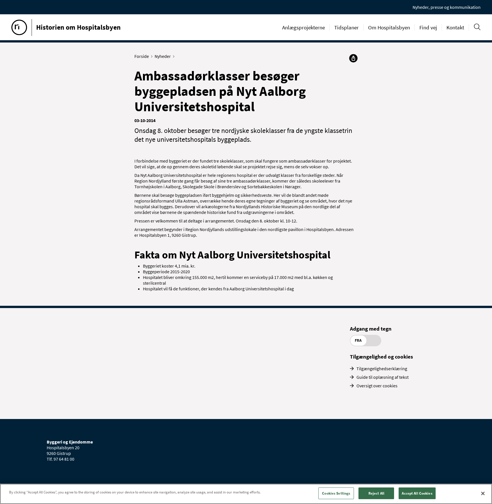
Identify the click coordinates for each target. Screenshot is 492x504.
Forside (141, 56)
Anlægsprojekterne (303, 27)
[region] (246, 494)
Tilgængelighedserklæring (381, 368)
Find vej (428, 27)
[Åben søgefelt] (477, 27)
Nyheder (163, 56)
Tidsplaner (346, 27)
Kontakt (455, 27)
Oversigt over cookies (376, 385)
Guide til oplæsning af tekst (382, 377)
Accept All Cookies (417, 493)
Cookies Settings (336, 493)
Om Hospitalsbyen (389, 27)
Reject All (376, 493)
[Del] (353, 58)
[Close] (483, 493)
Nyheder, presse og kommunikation (447, 7)
